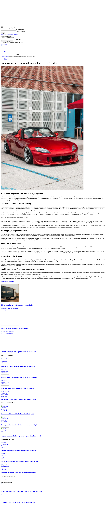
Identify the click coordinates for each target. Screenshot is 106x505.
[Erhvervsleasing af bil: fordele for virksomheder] (10, 302)
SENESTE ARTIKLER (7, 281)
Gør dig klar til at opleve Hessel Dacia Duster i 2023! (18, 399)
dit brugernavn (20, 29)
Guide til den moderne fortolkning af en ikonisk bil (18, 366)
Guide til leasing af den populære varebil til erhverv (18, 352)
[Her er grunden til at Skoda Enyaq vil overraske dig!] (5, 421)
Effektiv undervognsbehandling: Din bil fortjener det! (19, 450)
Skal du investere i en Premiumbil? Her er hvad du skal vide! (21, 491)
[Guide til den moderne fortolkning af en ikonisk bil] (5, 363)
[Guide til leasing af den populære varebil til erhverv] (10, 348)
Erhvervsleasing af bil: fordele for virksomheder (17, 305)
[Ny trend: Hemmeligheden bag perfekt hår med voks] (5, 469)
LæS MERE (7, 50)
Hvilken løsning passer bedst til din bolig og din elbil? (19, 377)
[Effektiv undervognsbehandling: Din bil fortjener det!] (5, 447)
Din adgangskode (20, 31)
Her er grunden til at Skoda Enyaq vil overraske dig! (19, 425)
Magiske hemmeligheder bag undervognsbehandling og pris (21, 436)
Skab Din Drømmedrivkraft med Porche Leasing (17, 388)
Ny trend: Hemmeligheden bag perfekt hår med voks (18, 473)
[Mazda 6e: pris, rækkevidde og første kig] (10, 325)
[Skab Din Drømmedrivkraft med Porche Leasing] (5, 385)
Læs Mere (3, 56)
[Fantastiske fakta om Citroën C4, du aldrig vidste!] (5, 499)
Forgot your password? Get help (9, 34)
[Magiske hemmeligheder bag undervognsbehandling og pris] (5, 432)
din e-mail (18, 39)
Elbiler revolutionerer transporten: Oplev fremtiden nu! (19, 461)
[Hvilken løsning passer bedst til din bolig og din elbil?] (5, 374)
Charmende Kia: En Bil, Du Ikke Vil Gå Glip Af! (17, 414)
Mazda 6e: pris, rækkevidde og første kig (14, 328)
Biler (5, 51)
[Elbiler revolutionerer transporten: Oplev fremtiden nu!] (5, 458)
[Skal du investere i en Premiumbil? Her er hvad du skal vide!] (5, 488)
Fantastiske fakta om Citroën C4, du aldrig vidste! (18, 502)
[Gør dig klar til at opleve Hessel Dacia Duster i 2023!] (5, 396)
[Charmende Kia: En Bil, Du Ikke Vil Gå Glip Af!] (5, 410)
